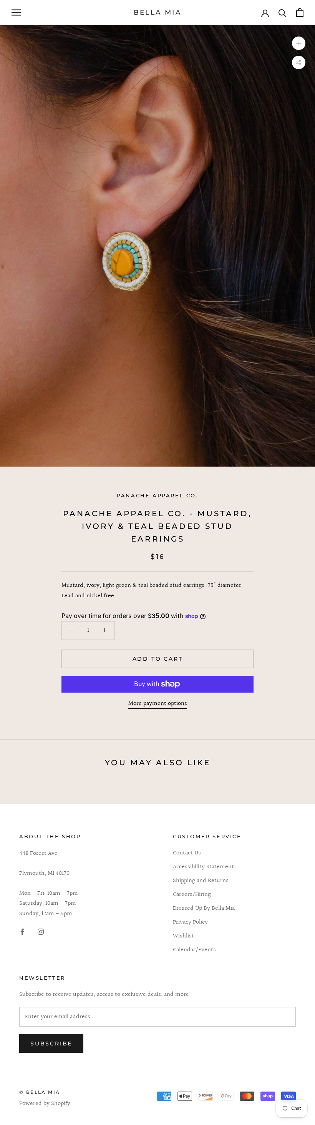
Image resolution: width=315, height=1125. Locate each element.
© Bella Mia (39, 1092)
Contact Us (187, 853)
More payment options (157, 703)
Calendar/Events (194, 950)
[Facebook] (22, 932)
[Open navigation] (16, 12)
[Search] (283, 12)
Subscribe (51, 1043)
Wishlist (183, 936)
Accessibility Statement (203, 867)
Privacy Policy (190, 922)
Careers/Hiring (192, 894)
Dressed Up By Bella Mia (204, 908)
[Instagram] (41, 932)
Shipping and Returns (201, 881)
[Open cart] (299, 12)
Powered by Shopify (44, 1103)
